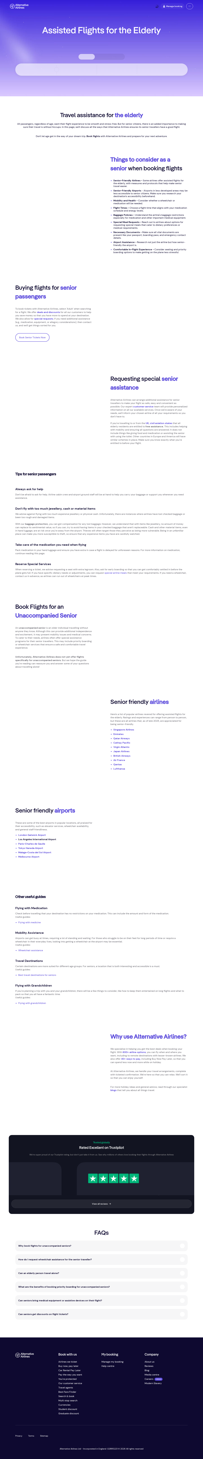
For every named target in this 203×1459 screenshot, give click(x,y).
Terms (31, 1435)
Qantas (117, 764)
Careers (149, 1379)
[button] (189, 6)
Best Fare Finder (67, 1391)
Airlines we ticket (67, 1361)
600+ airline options (134, 1052)
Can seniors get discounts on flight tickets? (43, 1314)
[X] (23, 1414)
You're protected (67, 1379)
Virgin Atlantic (121, 747)
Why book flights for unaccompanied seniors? (44, 1245)
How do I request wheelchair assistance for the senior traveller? (55, 1259)
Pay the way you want (70, 1374)
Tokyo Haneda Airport (30, 848)
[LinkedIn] (41, 1414)
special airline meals (115, 572)
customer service (143, 406)
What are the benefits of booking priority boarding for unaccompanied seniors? (64, 1286)
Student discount (67, 1409)
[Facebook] (17, 1414)
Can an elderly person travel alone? (38, 1273)
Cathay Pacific (121, 742)
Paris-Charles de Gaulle (31, 843)
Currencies (64, 1404)
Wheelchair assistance (30, 950)
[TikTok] (29, 1414)
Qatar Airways (121, 738)
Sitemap (44, 1435)
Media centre (152, 1374)
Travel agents (65, 1387)
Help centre (108, 1366)
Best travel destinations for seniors (37, 975)
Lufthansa (119, 768)
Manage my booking (112, 1361)
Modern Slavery (153, 1383)
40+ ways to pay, (131, 1058)
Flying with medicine (29, 922)
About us (149, 1361)
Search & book (66, 1396)
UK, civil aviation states (159, 423)
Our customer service (70, 1383)
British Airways (121, 755)
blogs (113, 1090)
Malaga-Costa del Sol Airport (34, 852)
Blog (147, 1370)
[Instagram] (35, 1414)
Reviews (149, 1366)
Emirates (118, 734)
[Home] (19, 6)
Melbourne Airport (28, 856)
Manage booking (174, 6)
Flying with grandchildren (32, 1003)
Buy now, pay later (68, 1366)
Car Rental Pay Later (69, 1370)
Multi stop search (67, 1400)
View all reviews (100, 1203)
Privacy (18, 1435)
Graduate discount (68, 1413)
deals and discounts (48, 312)
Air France (119, 760)
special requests (43, 318)
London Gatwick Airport (32, 835)
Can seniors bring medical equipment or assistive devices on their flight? (60, 1300)
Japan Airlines (121, 751)
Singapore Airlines (123, 729)
